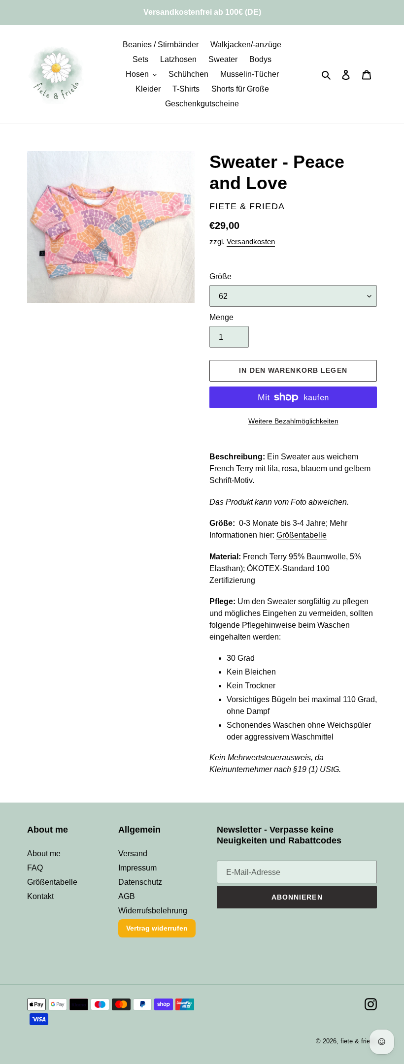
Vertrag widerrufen (157, 928)
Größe (220, 276)
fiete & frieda (358, 1041)
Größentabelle (301, 535)
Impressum (137, 868)
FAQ (35, 868)
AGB (126, 896)
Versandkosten (251, 241)
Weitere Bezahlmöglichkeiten (293, 421)
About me (44, 853)
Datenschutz (140, 882)
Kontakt (40, 896)
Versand (132, 853)
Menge (221, 317)
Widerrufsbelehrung (152, 910)
